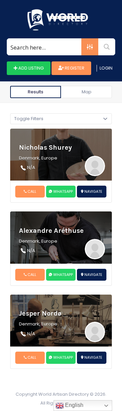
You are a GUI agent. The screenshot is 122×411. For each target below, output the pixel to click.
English (73, 405)
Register (74, 68)
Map (87, 92)
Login (106, 68)
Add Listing (30, 68)
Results (35, 92)
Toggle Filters (28, 118)
